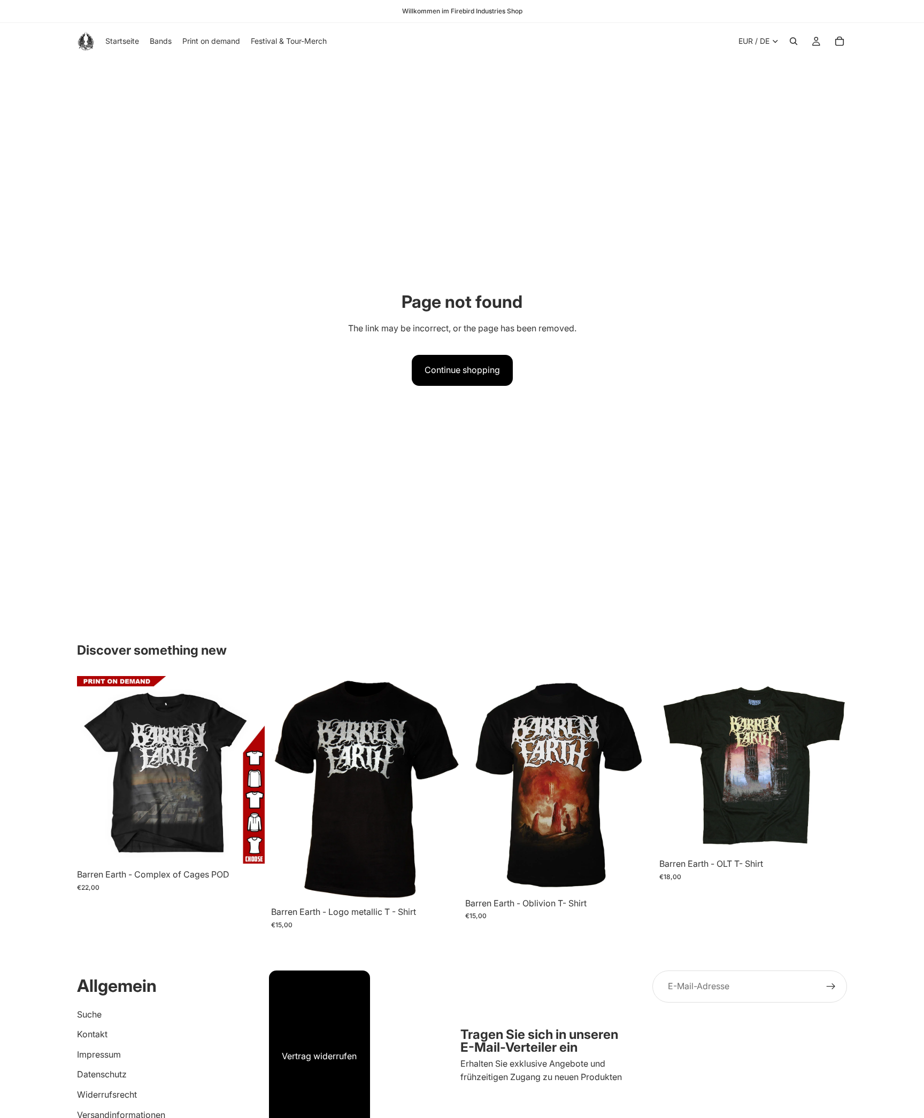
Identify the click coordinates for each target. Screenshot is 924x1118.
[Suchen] (793, 41)
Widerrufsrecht (107, 1094)
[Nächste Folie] (249, 770)
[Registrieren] (831, 986)
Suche (89, 1014)
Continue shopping (462, 369)
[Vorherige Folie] (93, 770)
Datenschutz (102, 1074)
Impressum (99, 1054)
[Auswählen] (248, 847)
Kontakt (92, 1034)
